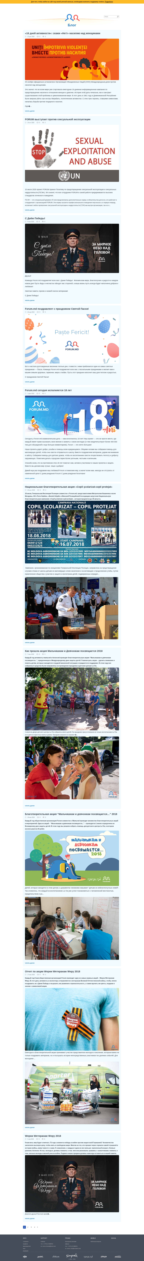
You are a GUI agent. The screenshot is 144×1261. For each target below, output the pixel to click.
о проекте (26, 1241)
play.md (104, 1257)
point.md (40, 1257)
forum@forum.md (51, 1246)
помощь (43, 1241)
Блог (72, 25)
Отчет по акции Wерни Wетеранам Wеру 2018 (52, 971)
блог (24, 1248)
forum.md (72, 17)
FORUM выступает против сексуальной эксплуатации (57, 119)
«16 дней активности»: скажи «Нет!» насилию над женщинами (62, 33)
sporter (117, 1256)
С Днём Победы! (35, 218)
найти (118, 16)
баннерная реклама (70, 1241)
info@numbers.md (76, 1248)
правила (25, 1244)
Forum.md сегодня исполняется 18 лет (48, 390)
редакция (25, 1251)
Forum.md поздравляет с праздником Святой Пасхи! (57, 308)
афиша (67, 1244)
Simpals (72, 1255)
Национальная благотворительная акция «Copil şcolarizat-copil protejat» (68, 486)
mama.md (88, 1256)
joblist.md (55, 1256)
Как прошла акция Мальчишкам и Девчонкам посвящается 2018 (64, 651)
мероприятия (27, 1246)
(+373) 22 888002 (48, 1244)
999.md (25, 1257)
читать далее (29, 111)
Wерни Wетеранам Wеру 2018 (43, 1136)
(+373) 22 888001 (73, 1246)
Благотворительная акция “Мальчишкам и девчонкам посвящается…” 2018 (71, 814)
